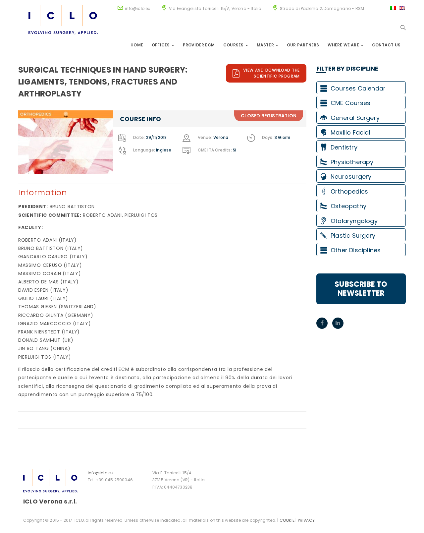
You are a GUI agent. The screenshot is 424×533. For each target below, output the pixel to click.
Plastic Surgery (353, 235)
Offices (161, 45)
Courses (234, 45)
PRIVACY (306, 520)
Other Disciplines (356, 250)
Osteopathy (348, 206)
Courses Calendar (358, 88)
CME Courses (350, 103)
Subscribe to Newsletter (361, 288)
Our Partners (303, 45)
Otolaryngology (354, 221)
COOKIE (287, 520)
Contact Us (386, 45)
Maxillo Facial (350, 132)
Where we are (344, 45)
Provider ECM (199, 45)
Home (137, 45)
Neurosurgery (351, 176)
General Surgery (355, 118)
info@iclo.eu (100, 473)
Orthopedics (349, 191)
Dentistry (344, 147)
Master (266, 45)
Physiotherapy (352, 162)
